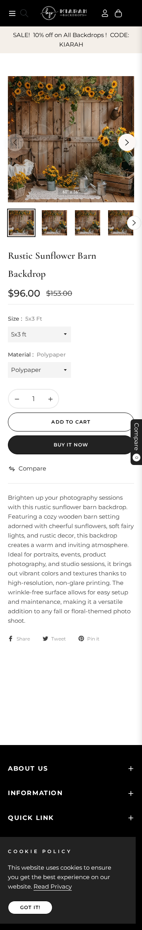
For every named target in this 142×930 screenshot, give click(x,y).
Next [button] (127, 142)
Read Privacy (53, 886)
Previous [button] (15, 142)
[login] (101, 13)
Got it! (30, 907)
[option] (71, 139)
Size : (25, 318)
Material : (37, 354)
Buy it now (71, 445)
